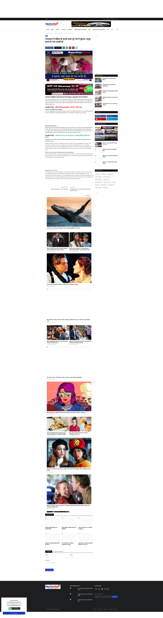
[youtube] (102, 589)
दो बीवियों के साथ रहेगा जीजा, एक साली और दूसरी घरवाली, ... (85, 595)
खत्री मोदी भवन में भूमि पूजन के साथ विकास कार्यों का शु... (110, 98)
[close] (25, 599)
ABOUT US (106, 609)
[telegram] (105, 589)
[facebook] (96, 589)
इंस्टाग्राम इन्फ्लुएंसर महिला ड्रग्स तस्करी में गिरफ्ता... (51, 528)
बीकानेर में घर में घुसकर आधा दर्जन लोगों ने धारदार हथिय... (85, 600)
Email (71, 554)
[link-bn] (94, 24)
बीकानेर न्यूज (97, 185)
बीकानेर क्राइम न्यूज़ (98, 177)
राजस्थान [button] (57, 29)
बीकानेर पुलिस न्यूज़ (111, 185)
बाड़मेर (52, 33)
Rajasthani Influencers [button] (99, 29)
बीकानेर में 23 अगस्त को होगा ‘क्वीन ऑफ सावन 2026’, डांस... (110, 143)
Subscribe (115, 596)
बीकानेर (114, 182)
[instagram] (99, 589)
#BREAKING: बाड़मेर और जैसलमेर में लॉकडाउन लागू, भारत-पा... (85, 543)
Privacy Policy (100, 609)
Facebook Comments (58, 551)
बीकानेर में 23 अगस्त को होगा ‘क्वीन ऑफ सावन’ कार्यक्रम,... (110, 162)
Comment (47, 560)
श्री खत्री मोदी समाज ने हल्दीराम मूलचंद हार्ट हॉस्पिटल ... (109, 79)
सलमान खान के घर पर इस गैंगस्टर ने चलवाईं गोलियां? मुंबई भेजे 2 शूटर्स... (67, 136)
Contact (46, 19)
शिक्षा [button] (89, 29)
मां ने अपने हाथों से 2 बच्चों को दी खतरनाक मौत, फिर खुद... (68, 543)
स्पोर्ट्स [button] (52, 29)
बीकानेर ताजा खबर (106, 179)
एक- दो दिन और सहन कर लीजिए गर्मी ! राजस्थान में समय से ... (85, 589)
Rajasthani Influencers (81, 29)
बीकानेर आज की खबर (99, 179)
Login (104, 19)
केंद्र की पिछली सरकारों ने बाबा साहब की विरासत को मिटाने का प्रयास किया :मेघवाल (80, 190)
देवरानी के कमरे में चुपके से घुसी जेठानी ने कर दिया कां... (52, 543)
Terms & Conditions (113, 609)
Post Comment (49, 570)
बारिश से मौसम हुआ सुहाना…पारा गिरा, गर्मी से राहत (59, 189)
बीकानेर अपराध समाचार (106, 177)
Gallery (64, 29)
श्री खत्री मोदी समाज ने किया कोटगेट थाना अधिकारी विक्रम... (109, 85)
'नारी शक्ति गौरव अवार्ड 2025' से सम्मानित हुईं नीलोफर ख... (110, 104)
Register (108, 19)
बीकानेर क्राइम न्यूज (98, 187)
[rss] (108, 589)
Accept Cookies (14, 613)
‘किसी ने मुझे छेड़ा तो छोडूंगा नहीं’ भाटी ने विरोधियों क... (69, 528)
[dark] (117, 19)
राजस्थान (49, 33)
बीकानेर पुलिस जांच (104, 185)
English (112, 19)
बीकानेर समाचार (98, 174)
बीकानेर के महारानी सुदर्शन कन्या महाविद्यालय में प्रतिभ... (110, 150)
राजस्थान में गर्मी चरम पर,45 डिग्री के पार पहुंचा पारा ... (85, 528)
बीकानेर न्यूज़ (104, 174)
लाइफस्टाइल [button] (70, 29)
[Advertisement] (38, 9)
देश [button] (108, 29)
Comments (48, 551)
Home (47, 29)
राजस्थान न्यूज (105, 187)
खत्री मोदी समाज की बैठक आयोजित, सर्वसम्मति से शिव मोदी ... (110, 91)
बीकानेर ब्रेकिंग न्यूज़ (110, 174)
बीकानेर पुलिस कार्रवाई (99, 182)
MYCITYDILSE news (107, 182)
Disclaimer (95, 609)
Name (46, 554)
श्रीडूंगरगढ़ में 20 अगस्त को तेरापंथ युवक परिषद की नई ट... (110, 156)
